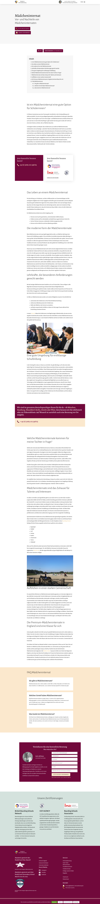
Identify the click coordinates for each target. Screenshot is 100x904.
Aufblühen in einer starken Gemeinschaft (41, 77)
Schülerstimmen (67, 868)
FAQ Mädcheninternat (37, 81)
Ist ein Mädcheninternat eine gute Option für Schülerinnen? (45, 62)
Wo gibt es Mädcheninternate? (42, 83)
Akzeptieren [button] (54, 902)
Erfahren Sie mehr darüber (53, 177)
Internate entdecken (43, 865)
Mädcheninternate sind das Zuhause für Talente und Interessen (46, 75)
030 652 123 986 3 (71, 887)
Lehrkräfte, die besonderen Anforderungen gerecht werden (45, 68)
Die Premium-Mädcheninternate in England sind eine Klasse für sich (47, 79)
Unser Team (65, 862)
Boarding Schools (66, 521)
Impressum (65, 877)
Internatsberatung (67, 860)
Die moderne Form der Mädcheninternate (41, 66)
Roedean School (46, 651)
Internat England (43, 860)
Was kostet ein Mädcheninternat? (42, 88)
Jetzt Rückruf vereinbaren (61, 774)
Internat (33, 313)
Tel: (66, 887)
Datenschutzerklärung (68, 902)
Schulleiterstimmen (67, 866)
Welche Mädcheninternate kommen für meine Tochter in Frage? (46, 72)
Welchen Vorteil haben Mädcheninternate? (45, 85)
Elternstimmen (66, 864)
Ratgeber (65, 873)
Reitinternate (36, 550)
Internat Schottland (43, 863)
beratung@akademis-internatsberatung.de (74, 885)
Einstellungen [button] (76, 902)
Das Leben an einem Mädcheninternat (40, 64)
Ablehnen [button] (60, 902)
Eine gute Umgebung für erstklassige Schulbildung (43, 70)
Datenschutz (66, 879)
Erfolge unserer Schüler (68, 871)
